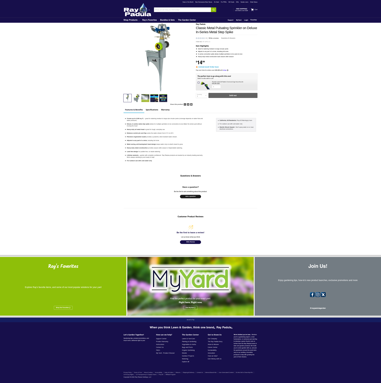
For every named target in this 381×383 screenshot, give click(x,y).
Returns (178, 372)
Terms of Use (138, 372)
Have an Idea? (213, 356)
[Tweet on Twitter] (188, 104)
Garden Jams (244, 2)
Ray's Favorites (149, 20)
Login (246, 20)
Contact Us (160, 347)
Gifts (237, 2)
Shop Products (131, 20)
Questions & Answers (190, 176)
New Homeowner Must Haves (203, 2)
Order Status (253, 2)
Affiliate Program (170, 374)
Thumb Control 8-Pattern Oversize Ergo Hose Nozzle (227, 82)
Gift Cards (231, 2)
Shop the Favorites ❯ (63, 307)
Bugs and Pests (187, 347)
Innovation (211, 353)
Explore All (185, 362)
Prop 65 (161, 374)
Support (230, 20)
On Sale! (216, 2)
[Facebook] (312, 294)
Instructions (160, 344)
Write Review (190, 242)
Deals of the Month (188, 2)
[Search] (213, 9)
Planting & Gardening (189, 341)
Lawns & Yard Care (188, 339)
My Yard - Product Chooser (165, 353)
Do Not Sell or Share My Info (244, 372)
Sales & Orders (169, 372)
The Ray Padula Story (215, 341)
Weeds (184, 353)
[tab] (134, 110)
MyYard (238, 20)
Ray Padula (200, 24)
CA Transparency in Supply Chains (146, 374)
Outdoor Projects (188, 356)
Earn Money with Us (214, 359)
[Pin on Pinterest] (191, 104)
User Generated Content (226, 372)
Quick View (206, 85)
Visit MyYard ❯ (190, 307)
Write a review (214, 38)
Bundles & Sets (167, 20)
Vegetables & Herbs (189, 344)
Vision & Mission (213, 344)
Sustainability (212, 350)
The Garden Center (187, 20)
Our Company (212, 339)
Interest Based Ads (211, 372)
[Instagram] (317, 294)
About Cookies (148, 372)
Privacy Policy (128, 372)
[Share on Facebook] (185, 104)
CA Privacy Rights (129, 374)
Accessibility (158, 372)
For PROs (224, 2)
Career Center (212, 347)
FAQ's (158, 350)
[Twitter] (323, 294)
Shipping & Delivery (188, 372)
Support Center (161, 339)
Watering (185, 359)
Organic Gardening (188, 350)
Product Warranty (162, 341)
